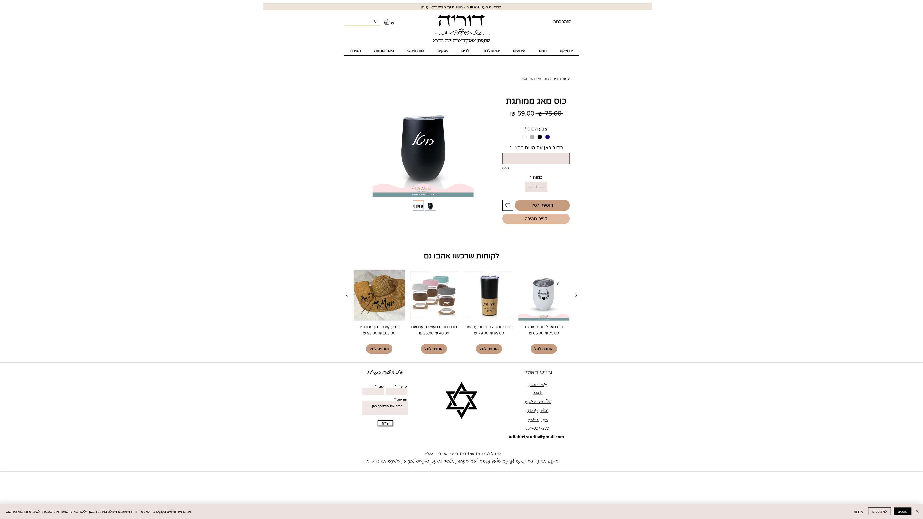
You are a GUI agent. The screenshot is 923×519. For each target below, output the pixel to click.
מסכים (902, 511)
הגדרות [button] (859, 511)
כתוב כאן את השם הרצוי (536, 148)
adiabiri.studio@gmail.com (536, 437)
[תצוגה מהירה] (544, 295)
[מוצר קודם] (576, 295)
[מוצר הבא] (346, 295)
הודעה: (402, 399)
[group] (461, 311)
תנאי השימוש (15, 511)
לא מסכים (879, 511)
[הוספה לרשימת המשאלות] (507, 205)
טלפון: (402, 386)
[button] (390, 22)
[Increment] (529, 187)
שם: (381, 386)
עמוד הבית (561, 78)
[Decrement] (542, 187)
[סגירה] (917, 511)
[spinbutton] (536, 187)
